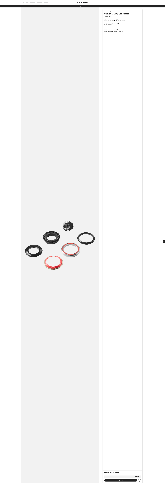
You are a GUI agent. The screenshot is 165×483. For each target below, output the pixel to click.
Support (46, 2)
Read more (121, 31)
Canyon (110, 11)
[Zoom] (60, 246)
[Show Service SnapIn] (164, 241)
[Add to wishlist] (139, 480)
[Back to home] (82, 2)
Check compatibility (108, 24)
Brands (105, 11)
